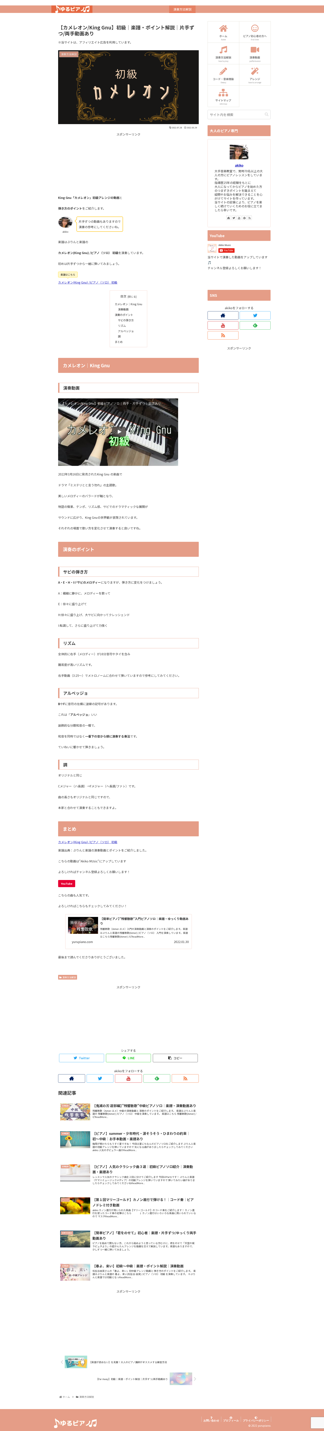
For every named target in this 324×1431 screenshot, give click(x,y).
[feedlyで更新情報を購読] (156, 1078)
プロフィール (231, 1420)
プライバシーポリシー (256, 1420)
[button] (266, 114)
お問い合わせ (211, 1420)
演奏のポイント (124, 315)
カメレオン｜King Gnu (128, 304)
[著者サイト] (71, 1078)
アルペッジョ (126, 331)
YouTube (66, 883)
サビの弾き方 (126, 320)
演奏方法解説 (69, 977)
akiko (239, 165)
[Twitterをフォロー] (100, 1078)
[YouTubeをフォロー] (128, 1078)
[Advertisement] (128, 163)
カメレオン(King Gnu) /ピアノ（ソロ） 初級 (87, 282)
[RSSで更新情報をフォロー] (185, 1078)
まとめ (119, 342)
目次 (123, 296)
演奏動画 (123, 309)
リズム (122, 326)
